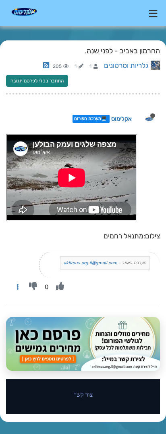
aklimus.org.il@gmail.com (90, 262)
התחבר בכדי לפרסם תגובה (37, 81)
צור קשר (83, 394)
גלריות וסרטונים (126, 65)
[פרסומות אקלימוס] (83, 344)
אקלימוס (121, 118)
